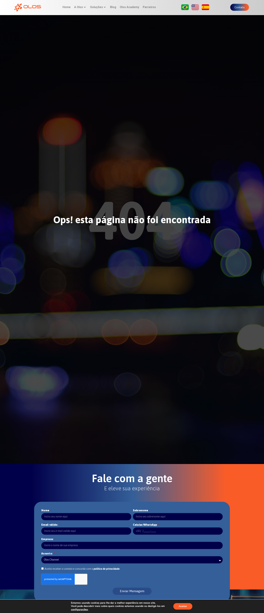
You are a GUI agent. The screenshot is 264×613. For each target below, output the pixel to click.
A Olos (78, 7)
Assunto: (47, 553)
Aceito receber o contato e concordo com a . (82, 568)
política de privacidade (107, 568)
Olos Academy (129, 7)
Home (66, 7)
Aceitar (183, 606)
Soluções (96, 7)
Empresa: (47, 539)
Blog (113, 7)
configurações (79, 609)
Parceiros (149, 7)
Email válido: (50, 524)
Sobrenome (141, 510)
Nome (45, 510)
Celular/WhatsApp (145, 524)
